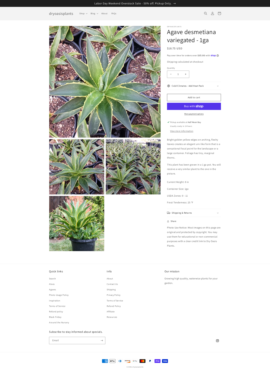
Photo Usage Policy (59, 295)
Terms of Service (57, 306)
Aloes (52, 284)
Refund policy (56, 311)
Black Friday (55, 317)
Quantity (171, 68)
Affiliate (111, 311)
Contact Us (112, 284)
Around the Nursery (59, 322)
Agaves (52, 289)
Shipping (111, 289)
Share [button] (173, 221)
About (110, 278)
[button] (83, 13)
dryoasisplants (137, 367)
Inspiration (54, 300)
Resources (112, 317)
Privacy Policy (113, 295)
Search (52, 278)
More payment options (194, 114)
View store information (181, 131)
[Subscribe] (101, 340)
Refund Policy (114, 306)
